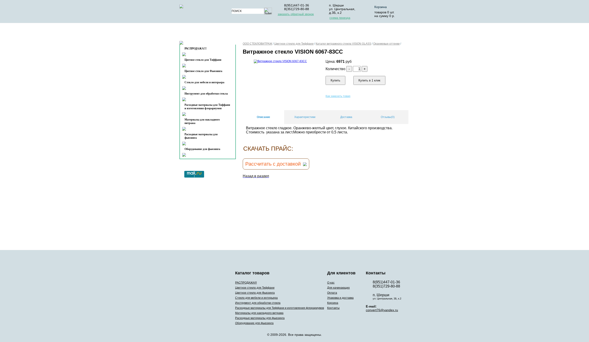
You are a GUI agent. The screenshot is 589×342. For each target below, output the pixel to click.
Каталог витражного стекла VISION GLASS (343, 43)
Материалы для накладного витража (202, 121)
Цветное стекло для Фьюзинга (203, 71)
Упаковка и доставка (339, 33)
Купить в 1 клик (369, 80)
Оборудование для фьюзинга (202, 149)
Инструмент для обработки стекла (206, 93)
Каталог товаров (205, 33)
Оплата (303, 33)
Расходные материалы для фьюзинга (201, 136)
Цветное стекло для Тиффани (203, 59)
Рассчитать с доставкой (273, 164)
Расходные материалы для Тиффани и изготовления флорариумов (207, 106)
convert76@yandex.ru (382, 310)
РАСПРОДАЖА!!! (246, 282)
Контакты (198, 44)
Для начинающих (272, 33)
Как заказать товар (338, 96)
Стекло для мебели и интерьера (204, 82)
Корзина (380, 7)
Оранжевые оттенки (386, 43)
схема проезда (339, 18)
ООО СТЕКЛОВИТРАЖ (257, 43)
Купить (335, 80)
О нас (243, 33)
